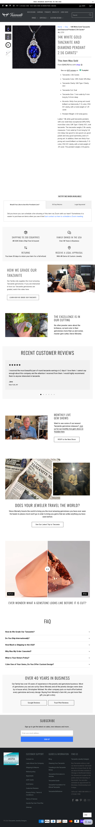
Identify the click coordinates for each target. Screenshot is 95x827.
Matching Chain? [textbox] (74, 157)
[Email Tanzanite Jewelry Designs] (17, 6)
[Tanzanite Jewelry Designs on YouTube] (6, 6)
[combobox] (82, 15)
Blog (50, 759)
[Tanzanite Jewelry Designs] (13, 15)
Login (83, 6)
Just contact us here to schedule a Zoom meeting (63, 216)
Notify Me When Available (69, 196)
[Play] (33, 47)
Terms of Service (31, 799)
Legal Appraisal (80, 204)
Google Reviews (34, 703)
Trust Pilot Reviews (61, 703)
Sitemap (29, 807)
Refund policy (30, 771)
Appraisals (29, 776)
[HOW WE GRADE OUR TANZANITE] (71, 278)
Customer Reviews (32, 788)
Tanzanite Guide (54, 780)
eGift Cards (30, 780)
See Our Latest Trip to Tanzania (48, 524)
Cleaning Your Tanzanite (57, 763)
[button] (35, 18)
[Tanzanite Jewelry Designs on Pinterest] (10, 6)
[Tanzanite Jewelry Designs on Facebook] (3, 6)
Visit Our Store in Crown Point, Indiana (43, 6)
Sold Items (29, 784)
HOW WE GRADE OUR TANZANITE (22, 272)
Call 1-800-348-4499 (65, 187)
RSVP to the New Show (67, 439)
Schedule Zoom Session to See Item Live (74, 168)
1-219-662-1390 (24, 6)
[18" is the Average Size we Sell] (73, 158)
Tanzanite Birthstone (55, 791)
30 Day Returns (57, 204)
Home (60, 27)
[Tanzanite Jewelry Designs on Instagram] (14, 6)
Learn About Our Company (35, 763)
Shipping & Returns (32, 767)
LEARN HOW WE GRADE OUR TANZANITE (23, 297)
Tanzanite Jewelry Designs (80, 759)
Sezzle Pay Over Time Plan (34, 803)
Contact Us (29, 759)
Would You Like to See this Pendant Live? (25, 204)
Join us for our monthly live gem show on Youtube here (68, 429)
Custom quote (83, 187)
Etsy (66, 27)
